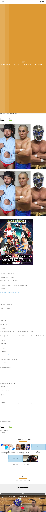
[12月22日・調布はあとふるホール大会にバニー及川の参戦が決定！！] (7, 447)
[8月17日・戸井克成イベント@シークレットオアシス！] (30, 458)
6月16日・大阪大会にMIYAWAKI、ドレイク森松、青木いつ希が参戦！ (23, 453)
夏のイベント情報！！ (38, 452)
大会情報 (7, 430)
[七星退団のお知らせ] (15, 458)
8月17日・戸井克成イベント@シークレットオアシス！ (30, 464)
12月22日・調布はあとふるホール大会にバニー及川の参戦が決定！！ (8, 453)
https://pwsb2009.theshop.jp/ (4, 354)
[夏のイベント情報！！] (38, 447)
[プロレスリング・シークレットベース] (3, 1)
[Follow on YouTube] (25, 480)
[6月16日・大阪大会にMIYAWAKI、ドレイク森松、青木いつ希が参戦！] (23, 447)
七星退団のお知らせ (15, 464)
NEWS (4, 430)
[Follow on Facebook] (16, 480)
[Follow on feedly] (29, 480)
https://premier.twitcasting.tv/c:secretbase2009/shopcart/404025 (10, 292)
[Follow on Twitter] (21, 480)
